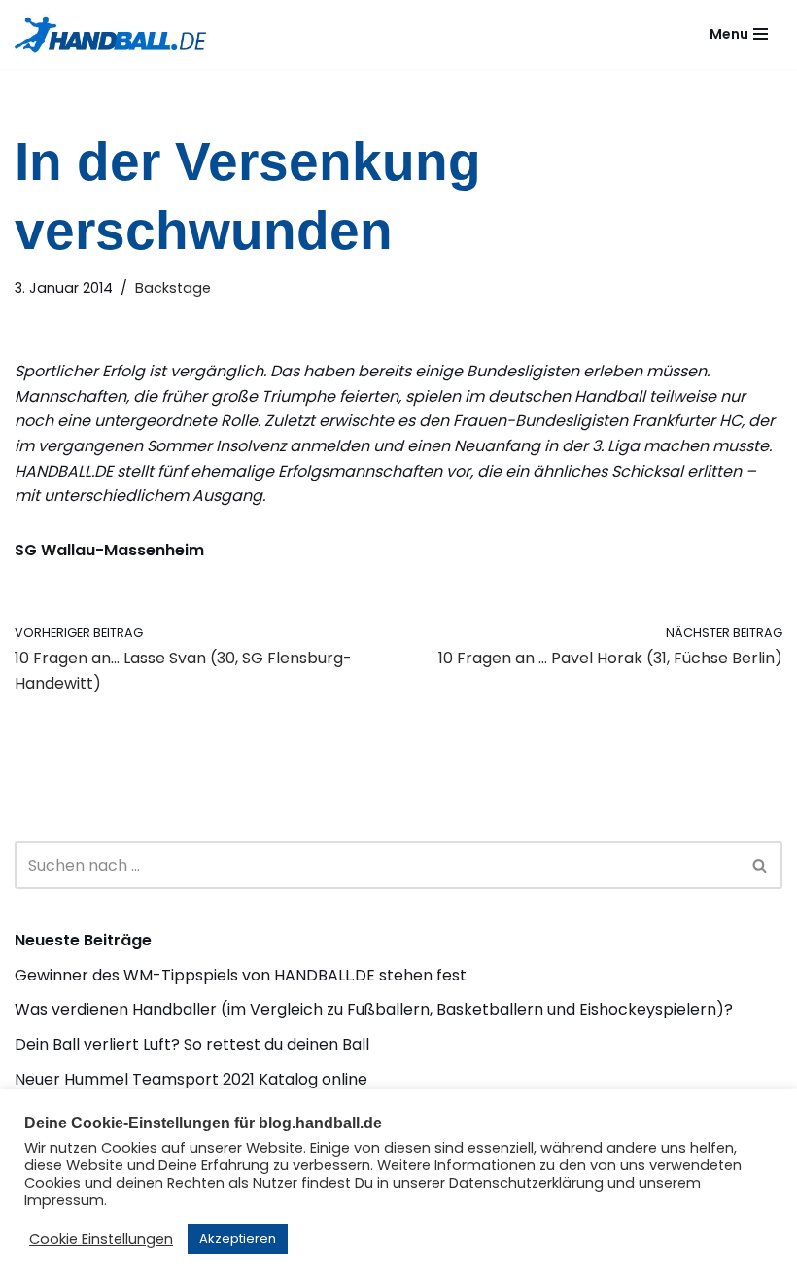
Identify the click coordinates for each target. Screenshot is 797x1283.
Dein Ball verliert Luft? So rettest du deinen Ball (192, 1044)
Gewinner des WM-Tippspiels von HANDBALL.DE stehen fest (241, 975)
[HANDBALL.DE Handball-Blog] (112, 34)
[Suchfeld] (760, 865)
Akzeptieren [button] (237, 1239)
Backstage (173, 288)
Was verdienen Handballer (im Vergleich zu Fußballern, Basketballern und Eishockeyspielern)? (374, 1009)
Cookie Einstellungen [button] (101, 1239)
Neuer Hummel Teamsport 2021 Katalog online (191, 1079)
